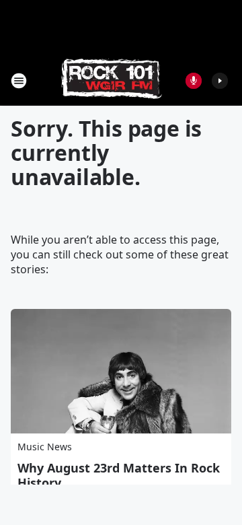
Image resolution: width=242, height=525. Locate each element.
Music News (44, 446)
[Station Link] (111, 80)
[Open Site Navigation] (19, 81)
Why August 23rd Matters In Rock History (118, 475)
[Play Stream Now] (220, 81)
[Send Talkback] (194, 81)
